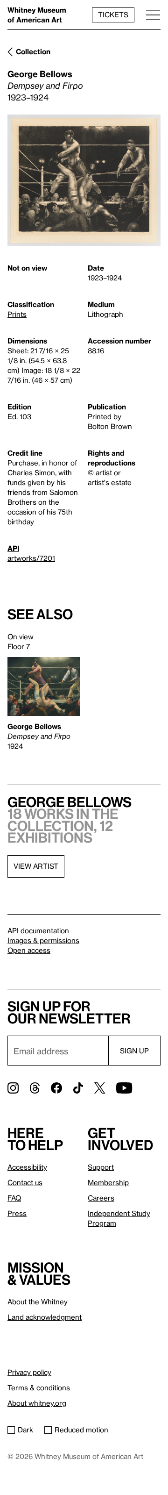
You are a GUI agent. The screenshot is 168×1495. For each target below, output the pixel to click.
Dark (25, 1429)
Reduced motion (81, 1429)
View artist (36, 866)
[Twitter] (100, 1088)
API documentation (38, 930)
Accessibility (27, 1167)
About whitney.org (36, 1403)
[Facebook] (56, 1088)
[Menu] (153, 14)
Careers (101, 1198)
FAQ (14, 1198)
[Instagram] (13, 1088)
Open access (28, 950)
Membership (108, 1182)
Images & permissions (43, 940)
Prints (17, 314)
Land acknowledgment (44, 1317)
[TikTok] (78, 1088)
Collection (33, 51)
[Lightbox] (84, 180)
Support (101, 1167)
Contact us (24, 1182)
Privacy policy (29, 1372)
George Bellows (39, 74)
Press (17, 1213)
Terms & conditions (38, 1387)
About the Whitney (37, 1301)
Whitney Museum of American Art (36, 15)
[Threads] (34, 1088)
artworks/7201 (31, 558)
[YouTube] (124, 1088)
